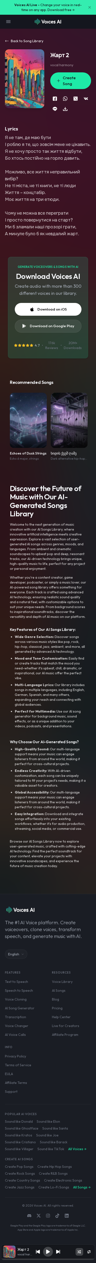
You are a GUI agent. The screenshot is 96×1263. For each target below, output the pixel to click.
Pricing (57, 1008)
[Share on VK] (86, 98)
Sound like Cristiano (20, 1142)
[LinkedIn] (67, 1215)
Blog (55, 999)
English (13, 954)
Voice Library (62, 981)
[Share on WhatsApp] (65, 98)
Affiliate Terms (16, 1083)
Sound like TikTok (50, 1149)
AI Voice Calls (15, 1034)
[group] (48, 1259)
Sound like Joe (47, 1135)
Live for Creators (65, 1026)
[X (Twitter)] (38, 1215)
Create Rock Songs (20, 1173)
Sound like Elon (48, 1121)
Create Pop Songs (19, 1166)
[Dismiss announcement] (89, 7)
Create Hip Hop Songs (54, 1166)
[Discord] (29, 1215)
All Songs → (82, 1187)
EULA (9, 1074)
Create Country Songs (22, 1180)
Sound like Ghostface (21, 1128)
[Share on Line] (55, 109)
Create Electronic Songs (63, 1180)
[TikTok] (57, 1215)
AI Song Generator (19, 1008)
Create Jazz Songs (19, 1187)
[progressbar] (48, 1259)
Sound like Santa (55, 1128)
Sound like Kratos (18, 1135)
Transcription (15, 1017)
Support (11, 1091)
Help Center (61, 1017)
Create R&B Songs (53, 1173)
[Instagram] (48, 1215)
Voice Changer (16, 1026)
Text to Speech (16, 981)
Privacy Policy (15, 1056)
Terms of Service (18, 1065)
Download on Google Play (52, 326)
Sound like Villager (19, 1149)
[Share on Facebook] (55, 98)
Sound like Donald (19, 1121)
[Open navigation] (8, 21)
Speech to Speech (19, 990)
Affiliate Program (65, 1034)
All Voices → (77, 1149)
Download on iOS (52, 309)
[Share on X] (75, 98)
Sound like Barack (53, 1142)
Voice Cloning (16, 999)
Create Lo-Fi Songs (53, 1187)
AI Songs (58, 990)
